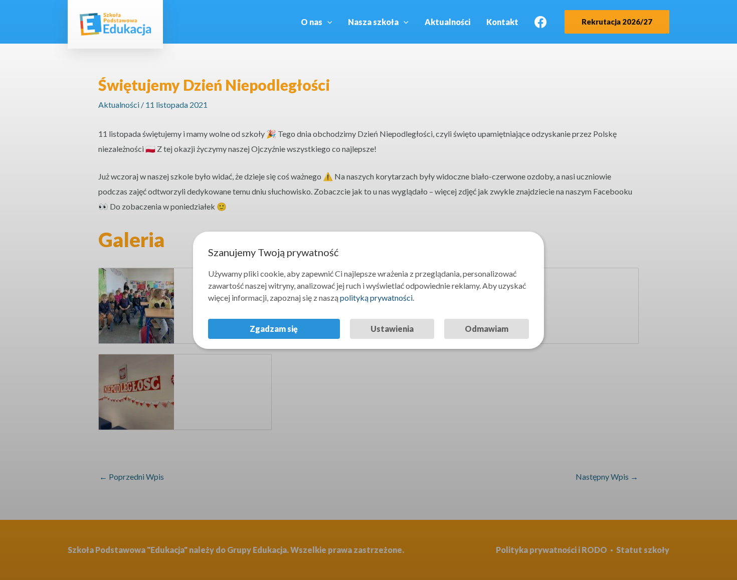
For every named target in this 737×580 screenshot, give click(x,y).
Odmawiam (486, 328)
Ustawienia (392, 328)
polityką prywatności (376, 297)
